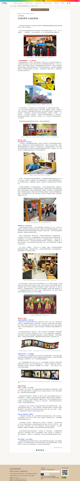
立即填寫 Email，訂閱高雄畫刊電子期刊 (47, 469)
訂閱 (42, 474)
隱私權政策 (12, 471)
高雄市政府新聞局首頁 (64, 472)
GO (43, 0)
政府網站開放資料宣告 (24, 471)
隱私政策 (54, 477)
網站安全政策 (16, 471)
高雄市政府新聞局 (15, 469)
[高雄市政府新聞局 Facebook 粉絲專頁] (68, 3)
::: (7, 2)
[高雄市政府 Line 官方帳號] (70, 3)
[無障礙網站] (63, 477)
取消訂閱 (46, 474)
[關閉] (79, 1)
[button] (77, 3)
